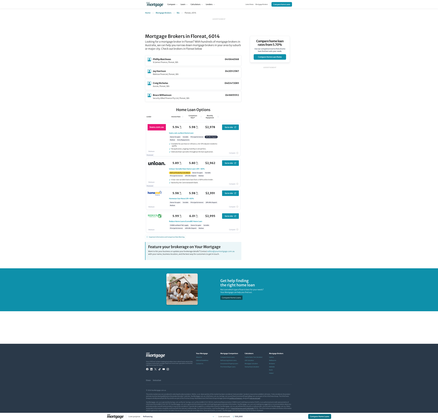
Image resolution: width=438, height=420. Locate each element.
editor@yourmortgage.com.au (221, 251)
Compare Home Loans (281, 4)
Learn (183, 4)
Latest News (249, 4)
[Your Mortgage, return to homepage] (154, 4)
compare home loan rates (270, 57)
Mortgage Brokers (261, 4)
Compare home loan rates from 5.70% (270, 42)
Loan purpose (134, 416)
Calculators (196, 4)
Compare (171, 4)
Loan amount (224, 416)
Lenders (209, 4)
